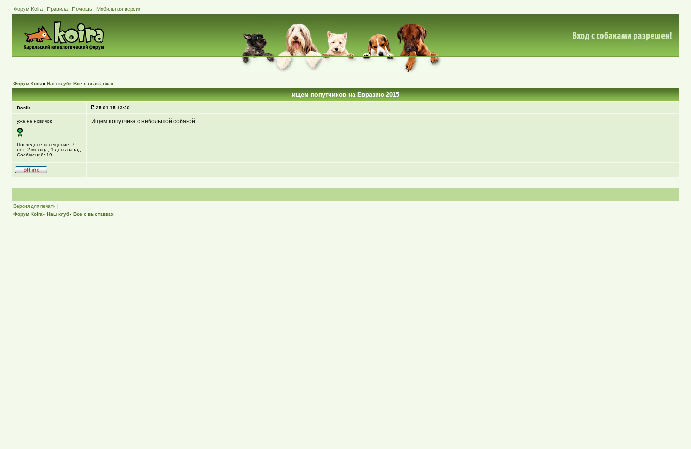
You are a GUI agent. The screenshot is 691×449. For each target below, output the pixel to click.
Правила (57, 9)
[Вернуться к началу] (31, 172)
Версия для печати (34, 206)
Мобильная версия (118, 9)
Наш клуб (58, 83)
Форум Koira (28, 9)
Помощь (82, 9)
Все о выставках (93, 83)
